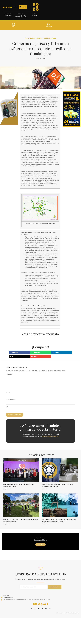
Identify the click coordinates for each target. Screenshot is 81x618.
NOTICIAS (8, 14)
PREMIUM (8, 15)
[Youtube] (34, 7)
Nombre (8, 392)
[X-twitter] (37, 4)
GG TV (34, 14)
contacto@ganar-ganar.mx (50, 436)
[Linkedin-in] (37, 7)
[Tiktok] (37, 9)
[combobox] (15, 7)
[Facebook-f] (34, 4)
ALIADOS (34, 15)
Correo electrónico (11, 399)
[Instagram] (34, 9)
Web (7, 406)
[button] (19, 352)
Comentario (9, 374)
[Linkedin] (42, 608)
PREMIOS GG (21, 14)
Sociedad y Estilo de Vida (46, 38)
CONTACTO (21, 15)
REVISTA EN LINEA (21, 16)
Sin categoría (30, 38)
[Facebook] (31, 608)
